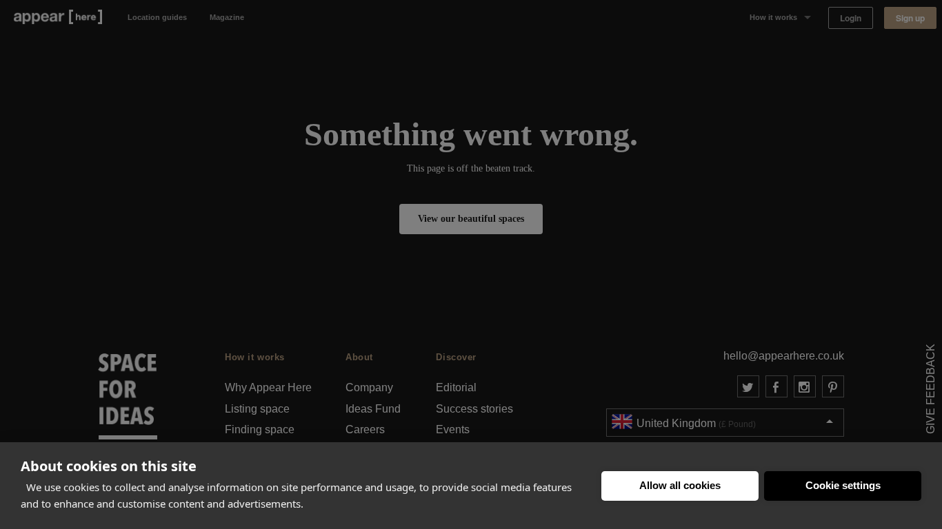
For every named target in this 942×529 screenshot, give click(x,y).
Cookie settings (843, 485)
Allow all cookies (680, 485)
